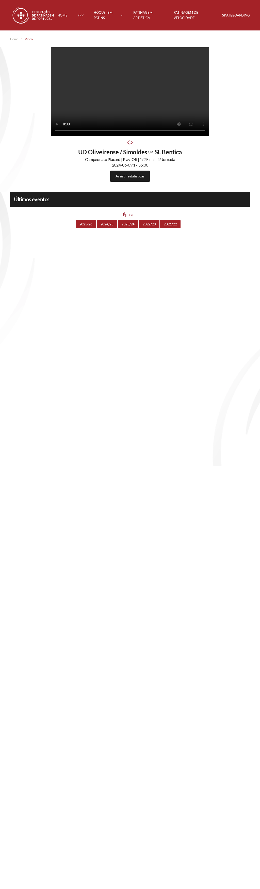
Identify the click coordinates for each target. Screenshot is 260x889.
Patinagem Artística (143, 15)
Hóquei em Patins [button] (103, 15)
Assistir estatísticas (130, 176)
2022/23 (149, 224)
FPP (81, 15)
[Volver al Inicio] (33, 15)
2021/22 (170, 224)
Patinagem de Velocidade (186, 15)
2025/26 (85, 224)
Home (62, 15)
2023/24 (128, 224)
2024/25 (107, 224)
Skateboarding (236, 15)
